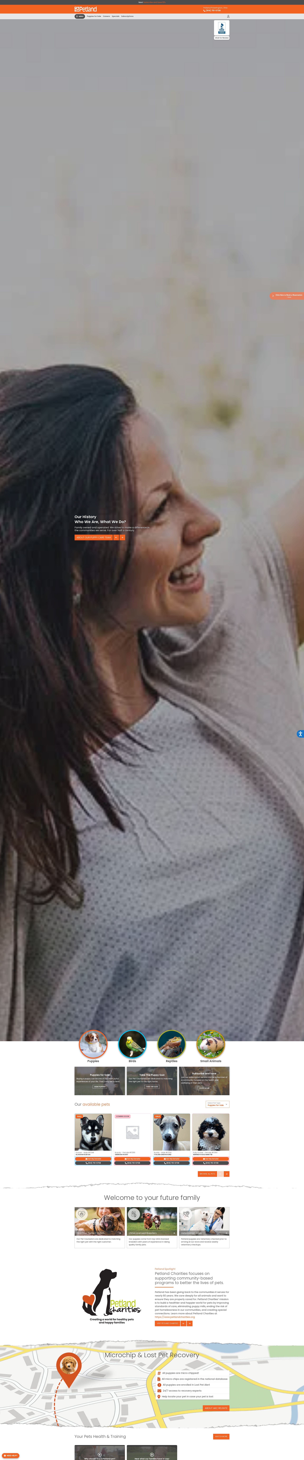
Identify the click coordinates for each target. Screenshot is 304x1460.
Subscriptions (127, 16)
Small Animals (210, 1061)
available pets (96, 1104)
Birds (132, 1061)
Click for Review (222, 38)
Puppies (93, 1061)
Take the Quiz (152, 1086)
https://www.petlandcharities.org (175, 1317)
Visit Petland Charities (167, 1323)
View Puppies (99, 1086)
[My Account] (228, 16)
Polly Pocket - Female (205, 1152)
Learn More (83, 540)
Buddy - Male (162, 1152)
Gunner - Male (85, 1152)
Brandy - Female (125, 1152)
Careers (106, 16)
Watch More (221, 1436)
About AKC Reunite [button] (216, 1408)
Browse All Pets (207, 1173)
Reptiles (171, 1061)
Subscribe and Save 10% (155, 2)
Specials (115, 16)
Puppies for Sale (94, 16)
